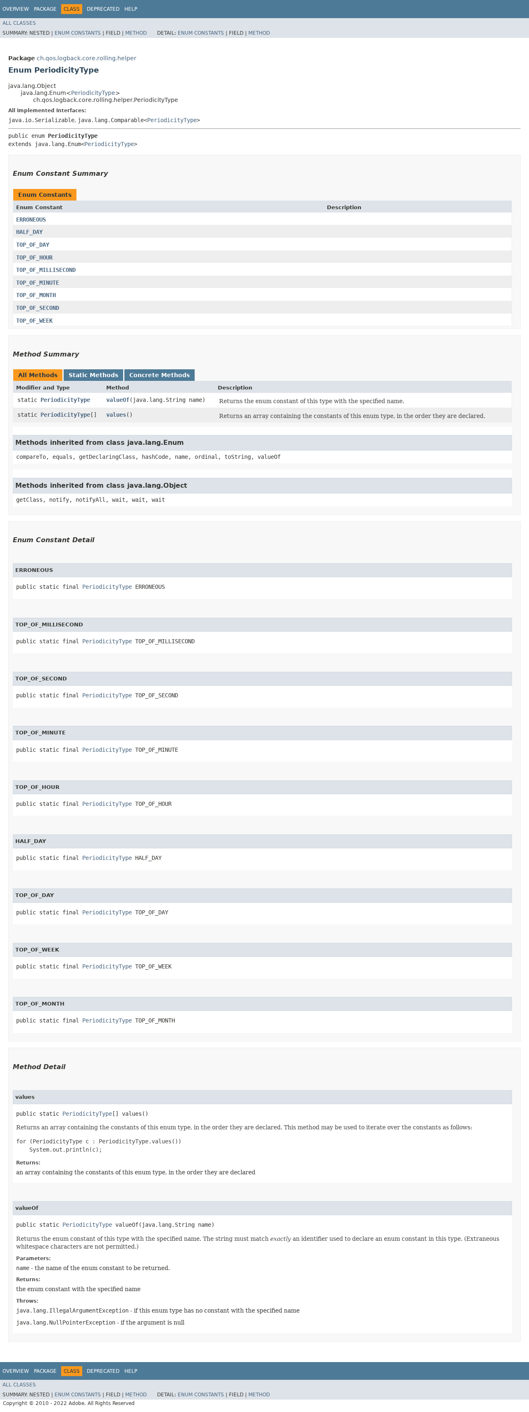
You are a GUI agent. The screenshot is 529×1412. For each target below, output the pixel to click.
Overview (15, 9)
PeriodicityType (93, 93)
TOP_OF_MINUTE (37, 282)
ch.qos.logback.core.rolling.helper (86, 58)
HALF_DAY (29, 232)
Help (130, 9)
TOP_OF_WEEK (34, 320)
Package (45, 9)
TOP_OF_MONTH (36, 295)
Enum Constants (78, 33)
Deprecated (103, 9)
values (116, 414)
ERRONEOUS (31, 219)
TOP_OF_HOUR (34, 257)
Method (136, 33)
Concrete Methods (159, 375)
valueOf (117, 400)
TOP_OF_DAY (32, 244)
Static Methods (93, 375)
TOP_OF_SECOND (37, 308)
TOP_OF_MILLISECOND (46, 270)
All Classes (19, 23)
